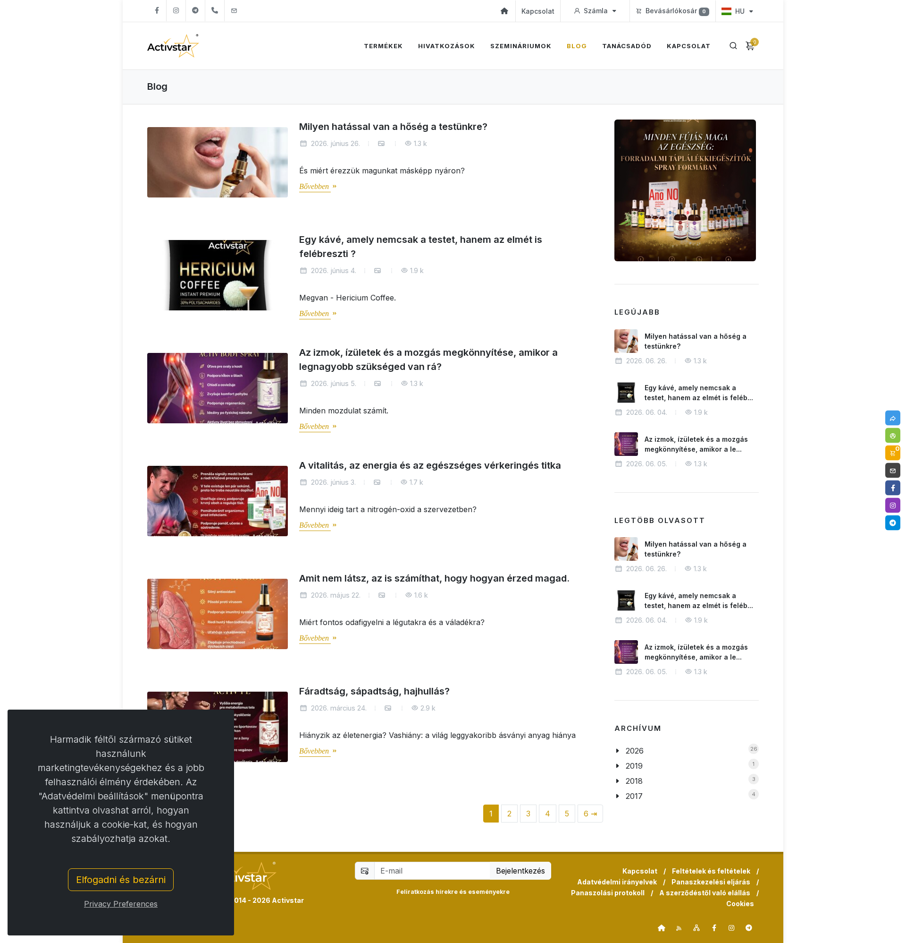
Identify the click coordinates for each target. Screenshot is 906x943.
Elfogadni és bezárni (121, 879)
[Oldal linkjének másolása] (892, 418)
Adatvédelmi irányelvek (617, 882)
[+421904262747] (214, 10)
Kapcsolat (537, 11)
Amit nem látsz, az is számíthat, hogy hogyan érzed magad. (434, 578)
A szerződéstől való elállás (704, 893)
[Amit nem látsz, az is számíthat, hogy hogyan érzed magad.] (217, 614)
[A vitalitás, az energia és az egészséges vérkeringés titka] (217, 501)
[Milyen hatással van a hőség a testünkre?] (217, 162)
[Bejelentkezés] (892, 435)
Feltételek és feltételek (711, 871)
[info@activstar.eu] (234, 10)
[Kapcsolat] (892, 470)
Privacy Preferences (121, 904)
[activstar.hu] (661, 927)
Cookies (740, 904)
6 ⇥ (590, 813)
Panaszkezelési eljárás (710, 882)
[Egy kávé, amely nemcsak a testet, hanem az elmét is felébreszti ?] (217, 275)
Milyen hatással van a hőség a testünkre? (393, 126)
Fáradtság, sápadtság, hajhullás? (374, 691)
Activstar (288, 900)
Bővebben (315, 187)
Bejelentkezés (520, 870)
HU (740, 11)
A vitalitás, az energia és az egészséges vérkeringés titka (430, 465)
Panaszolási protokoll (608, 893)
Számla (596, 11)
